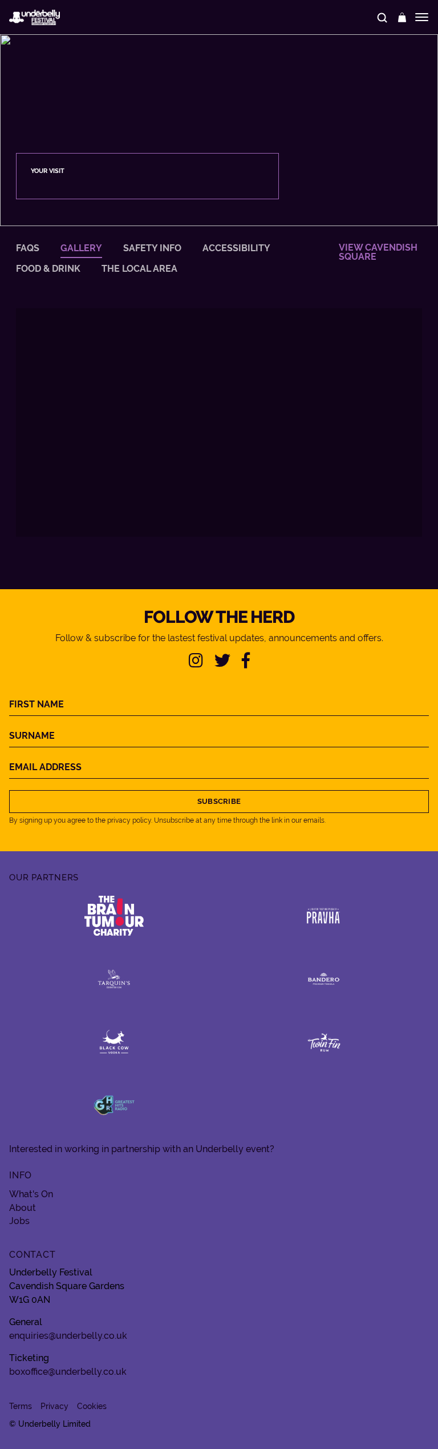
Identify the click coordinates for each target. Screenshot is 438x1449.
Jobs (19, 1221)
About (22, 1208)
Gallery (81, 248)
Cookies (92, 1406)
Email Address (45, 767)
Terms (20, 1406)
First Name (36, 704)
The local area (139, 268)
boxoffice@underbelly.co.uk (68, 1371)
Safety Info (152, 248)
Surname (32, 736)
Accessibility (236, 248)
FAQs (27, 248)
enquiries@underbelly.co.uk (68, 1335)
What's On (31, 1194)
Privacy (54, 1406)
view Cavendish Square (378, 252)
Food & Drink (48, 268)
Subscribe (219, 801)
